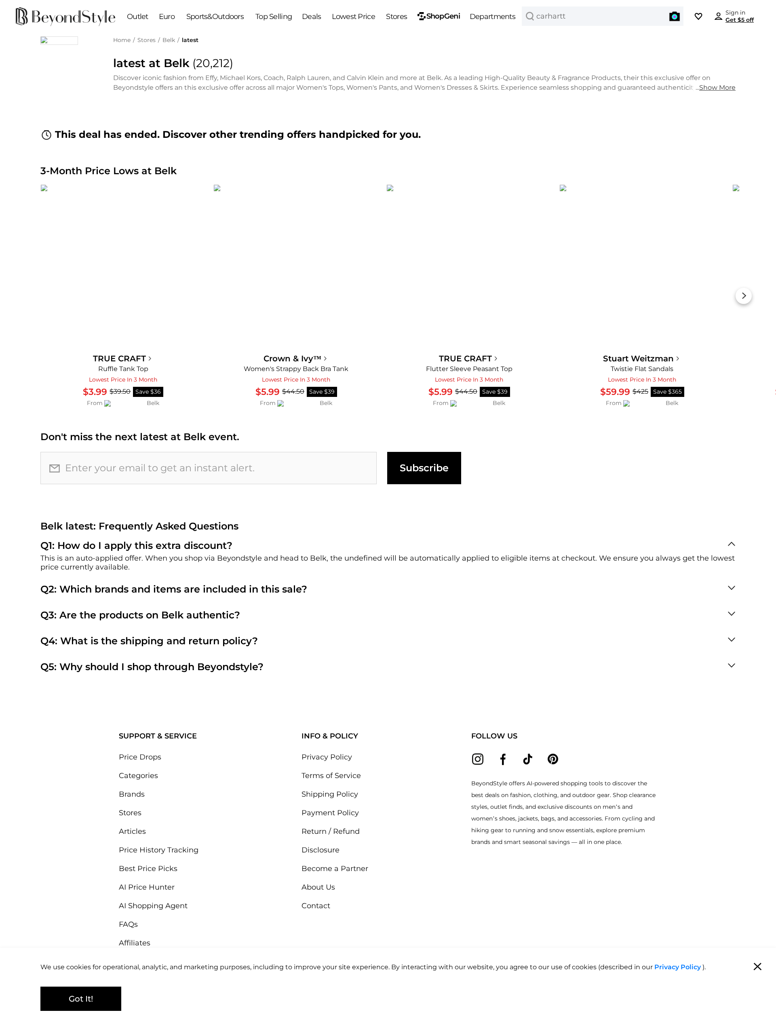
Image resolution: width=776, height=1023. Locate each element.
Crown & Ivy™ (292, 358)
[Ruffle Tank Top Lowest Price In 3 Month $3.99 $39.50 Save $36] (123, 267)
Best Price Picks (148, 868)
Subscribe (424, 468)
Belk (168, 40)
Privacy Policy (327, 757)
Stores (146, 40)
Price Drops (140, 757)
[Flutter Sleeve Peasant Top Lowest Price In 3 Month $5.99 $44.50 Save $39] (469, 267)
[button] (674, 16)
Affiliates (134, 943)
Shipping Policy (330, 794)
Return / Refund (331, 831)
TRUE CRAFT (119, 358)
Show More (717, 87)
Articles (132, 831)
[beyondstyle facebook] (502, 759)
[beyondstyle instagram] (477, 759)
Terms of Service (331, 775)
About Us (318, 887)
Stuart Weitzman (638, 358)
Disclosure (321, 850)
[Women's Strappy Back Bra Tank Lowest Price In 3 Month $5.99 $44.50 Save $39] (296, 267)
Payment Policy (330, 812)
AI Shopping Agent (153, 905)
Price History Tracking (158, 850)
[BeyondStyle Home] (65, 16)
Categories (138, 775)
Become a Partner (335, 868)
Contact (316, 905)
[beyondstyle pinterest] (552, 759)
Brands (132, 794)
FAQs (128, 924)
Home (122, 40)
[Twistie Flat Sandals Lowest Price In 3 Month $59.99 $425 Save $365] (642, 267)
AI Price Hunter (147, 887)
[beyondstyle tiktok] (527, 759)
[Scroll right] (744, 296)
